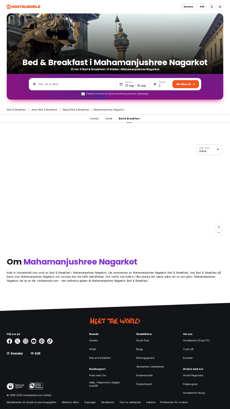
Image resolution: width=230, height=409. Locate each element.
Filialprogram (190, 384)
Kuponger (90, 402)
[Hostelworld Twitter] (17, 341)
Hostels (93, 340)
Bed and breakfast (100, 357)
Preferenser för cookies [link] (174, 402)
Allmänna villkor (70, 402)
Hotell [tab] (108, 118)
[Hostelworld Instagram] (25, 341)
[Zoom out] (219, 232)
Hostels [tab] (94, 118)
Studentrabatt (144, 384)
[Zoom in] (219, 227)
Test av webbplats (130, 402)
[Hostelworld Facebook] (9, 341)
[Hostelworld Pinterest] (41, 341)
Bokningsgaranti (145, 357)
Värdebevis (107, 402)
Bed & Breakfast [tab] (129, 118)
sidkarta (150, 402)
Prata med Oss (97, 375)
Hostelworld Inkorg (194, 392)
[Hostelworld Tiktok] (50, 341)
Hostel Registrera (193, 375)
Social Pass (142, 340)
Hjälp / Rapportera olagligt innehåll (104, 384)
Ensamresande (144, 375)
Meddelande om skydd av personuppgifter (31, 402)
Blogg (139, 349)
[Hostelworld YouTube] (33, 341)
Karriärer (188, 357)
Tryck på (188, 349)
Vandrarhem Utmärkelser (150, 366)
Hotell (92, 349)
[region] (115, 190)
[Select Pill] (211, 6)
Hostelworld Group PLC (196, 340)
